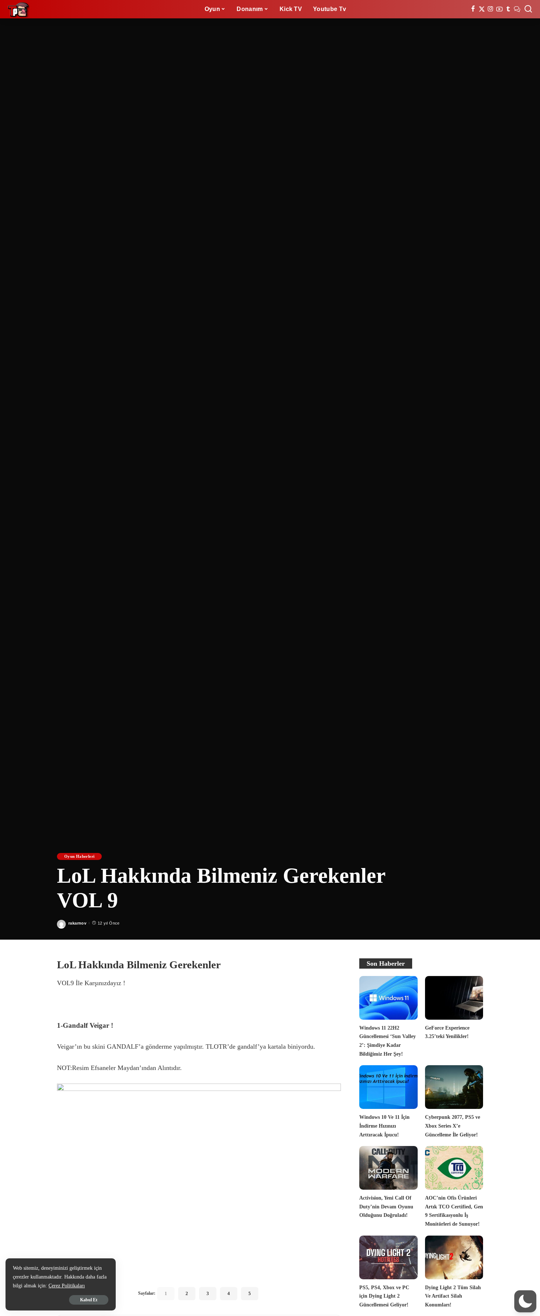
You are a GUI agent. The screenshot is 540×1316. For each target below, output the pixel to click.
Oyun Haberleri (79, 856)
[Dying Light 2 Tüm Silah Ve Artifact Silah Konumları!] (454, 1257)
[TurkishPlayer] (18, 9)
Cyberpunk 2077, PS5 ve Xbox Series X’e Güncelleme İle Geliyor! (452, 1125)
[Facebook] (473, 9)
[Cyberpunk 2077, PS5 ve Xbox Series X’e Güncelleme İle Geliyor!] (454, 1087)
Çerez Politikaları (66, 1285)
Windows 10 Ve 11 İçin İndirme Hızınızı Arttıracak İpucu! (384, 1125)
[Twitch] (508, 9)
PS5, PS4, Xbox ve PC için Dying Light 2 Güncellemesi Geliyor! (384, 1296)
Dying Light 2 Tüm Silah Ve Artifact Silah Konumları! (453, 1296)
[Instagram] (490, 9)
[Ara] (528, 9)
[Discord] (517, 9)
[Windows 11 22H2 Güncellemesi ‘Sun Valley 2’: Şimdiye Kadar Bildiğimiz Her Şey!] (388, 998)
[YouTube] (499, 9)
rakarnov (77, 923)
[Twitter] (482, 9)
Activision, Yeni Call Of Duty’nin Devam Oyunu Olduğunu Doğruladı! (386, 1206)
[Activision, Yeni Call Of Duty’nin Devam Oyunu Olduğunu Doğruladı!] (388, 1168)
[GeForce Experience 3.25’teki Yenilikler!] (454, 998)
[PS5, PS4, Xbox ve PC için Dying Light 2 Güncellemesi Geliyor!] (388, 1257)
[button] (525, 1301)
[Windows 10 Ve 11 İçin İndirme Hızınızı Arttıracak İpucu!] (388, 1087)
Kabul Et (88, 1299)
